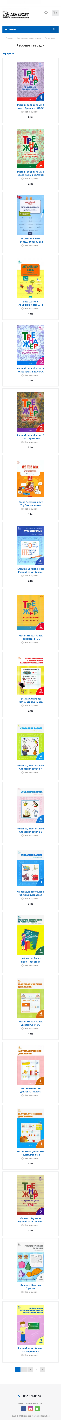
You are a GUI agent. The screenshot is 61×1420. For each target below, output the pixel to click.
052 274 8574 (31, 1395)
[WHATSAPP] (37, 1408)
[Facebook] (23, 1408)
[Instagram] (30, 1408)
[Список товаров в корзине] (55, 15)
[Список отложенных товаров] (46, 13)
